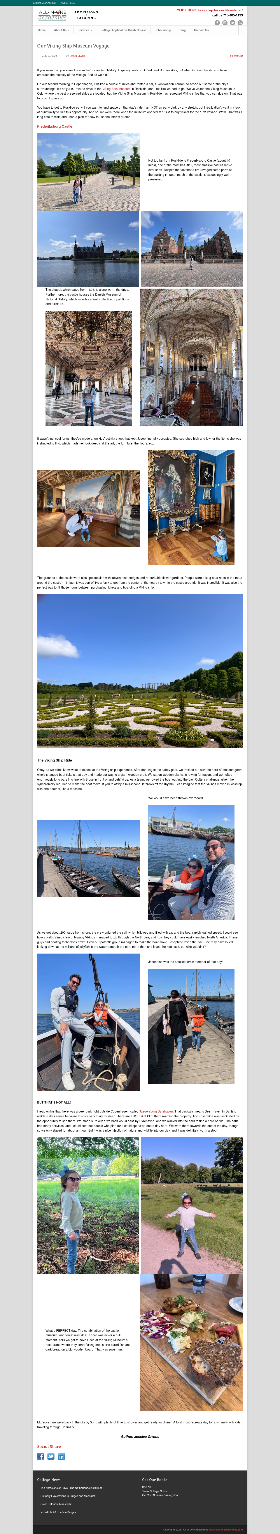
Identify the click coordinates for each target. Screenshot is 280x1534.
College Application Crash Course (123, 30)
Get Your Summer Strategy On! (160, 1495)
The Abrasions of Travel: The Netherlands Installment (71, 1488)
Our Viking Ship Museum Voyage (73, 46)
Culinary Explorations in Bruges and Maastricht (68, 1496)
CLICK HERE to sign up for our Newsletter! (210, 10)
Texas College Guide (154, 1491)
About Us (61, 30)
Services (85, 30)
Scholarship (163, 30)
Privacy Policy (67, 3)
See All (146, 1487)
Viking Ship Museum (116, 88)
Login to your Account (44, 3)
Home (42, 30)
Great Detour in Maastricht (56, 1504)
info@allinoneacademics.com (226, 1529)
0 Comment (236, 56)
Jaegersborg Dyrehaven (156, 1111)
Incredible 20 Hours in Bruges (58, 1512)
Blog (182, 30)
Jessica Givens (77, 56)
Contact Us (201, 30)
